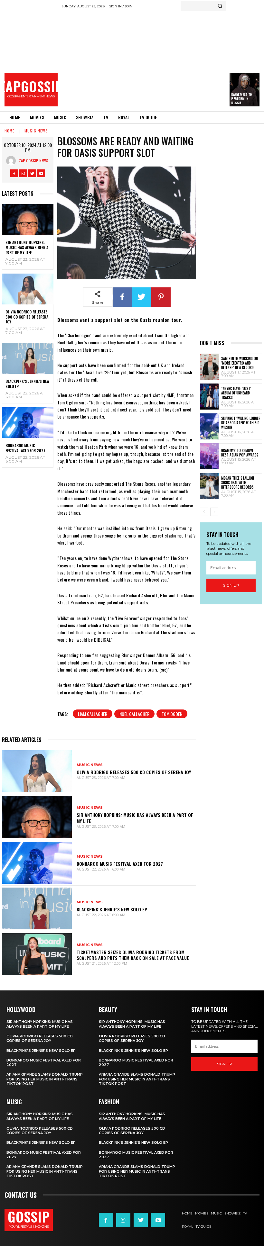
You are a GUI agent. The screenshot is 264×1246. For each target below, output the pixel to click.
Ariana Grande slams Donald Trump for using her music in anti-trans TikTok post (44, 1079)
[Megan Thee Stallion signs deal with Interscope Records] (209, 486)
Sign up (231, 585)
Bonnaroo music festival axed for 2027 (25, 448)
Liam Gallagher (92, 713)
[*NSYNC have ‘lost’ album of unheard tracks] (209, 397)
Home (9, 130)
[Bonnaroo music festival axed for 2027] (27, 422)
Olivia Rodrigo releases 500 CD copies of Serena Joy (26, 316)
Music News (36, 130)
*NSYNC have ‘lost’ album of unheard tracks (236, 393)
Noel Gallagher (134, 713)
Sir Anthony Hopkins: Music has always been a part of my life (26, 247)
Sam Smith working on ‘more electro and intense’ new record (239, 363)
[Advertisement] (162, 59)
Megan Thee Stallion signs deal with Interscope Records (237, 482)
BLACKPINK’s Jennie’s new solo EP (27, 383)
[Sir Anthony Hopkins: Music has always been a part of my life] (27, 219)
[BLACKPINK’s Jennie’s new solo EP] (27, 358)
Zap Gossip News (33, 160)
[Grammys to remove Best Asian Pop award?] (209, 456)
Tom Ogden (172, 713)
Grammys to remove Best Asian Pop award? (240, 452)
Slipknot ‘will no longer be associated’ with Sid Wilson (240, 423)
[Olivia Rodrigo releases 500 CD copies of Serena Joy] (27, 289)
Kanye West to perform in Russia (241, 98)
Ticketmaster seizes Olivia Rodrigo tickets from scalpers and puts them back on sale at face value (133, 955)
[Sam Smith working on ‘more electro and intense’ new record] (209, 367)
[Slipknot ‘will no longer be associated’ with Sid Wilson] (209, 426)
